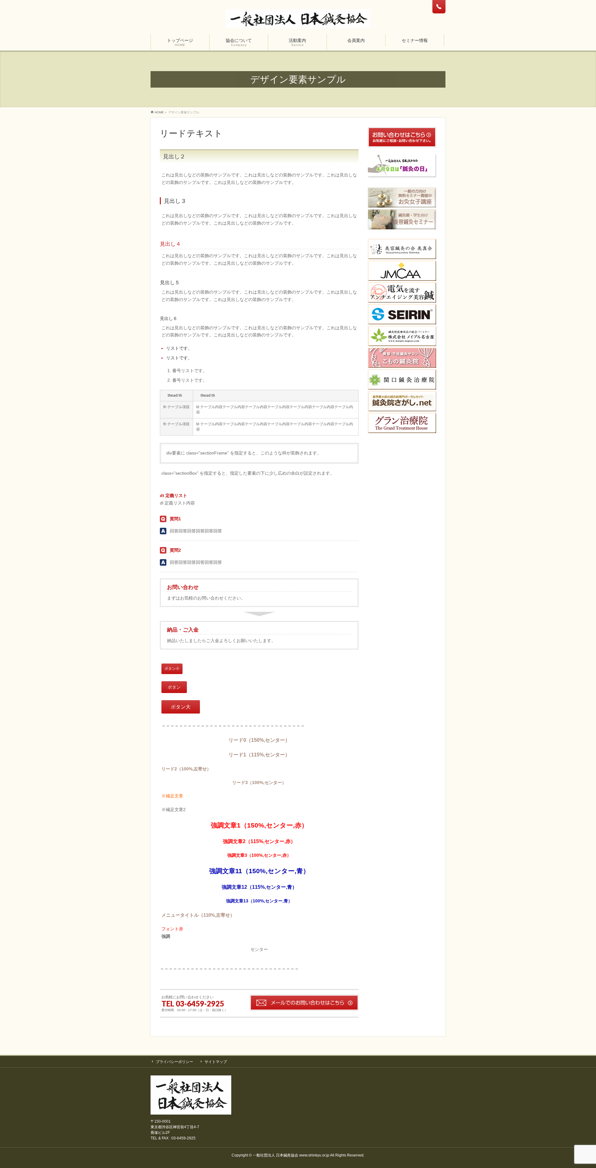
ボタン (174, 687)
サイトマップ (216, 1062)
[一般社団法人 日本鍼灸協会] (298, 21)
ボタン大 (181, 706)
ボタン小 (172, 668)
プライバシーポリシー (174, 1062)
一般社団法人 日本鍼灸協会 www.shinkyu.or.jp (291, 1155)
